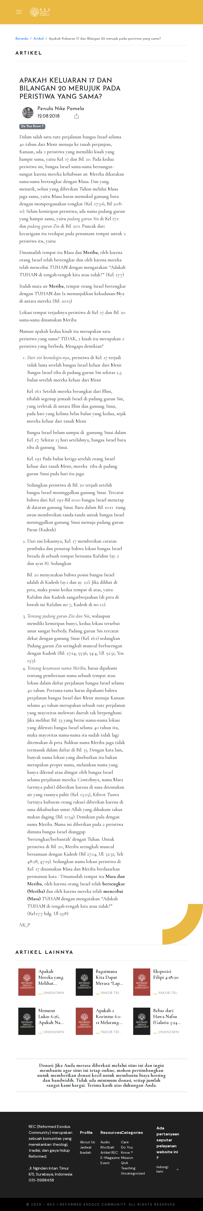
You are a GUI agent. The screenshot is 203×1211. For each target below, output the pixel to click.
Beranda (21, 39)
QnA (124, 1163)
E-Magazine (110, 1157)
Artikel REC (109, 1152)
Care (125, 1142)
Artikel (38, 39)
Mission (127, 1157)
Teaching (128, 1168)
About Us (87, 1142)
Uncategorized (133, 1173)
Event (105, 1163)
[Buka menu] (19, 12)
